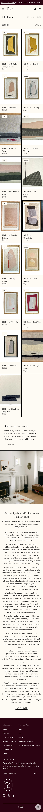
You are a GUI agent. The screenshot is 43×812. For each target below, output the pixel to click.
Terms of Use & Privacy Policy (29, 745)
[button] (4, 9)
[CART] (39, 8)
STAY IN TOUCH (21, 708)
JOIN (35, 773)
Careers (5, 753)
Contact (21, 737)
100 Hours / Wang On (10, 322)
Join (19, 733)
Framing (6, 733)
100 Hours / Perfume (9, 108)
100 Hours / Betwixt (9, 366)
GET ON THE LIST (8, 2)
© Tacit (20, 807)
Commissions (7, 749)
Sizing (5, 729)
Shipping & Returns (25, 741)
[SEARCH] (34, 8)
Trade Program (8, 745)
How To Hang (8, 737)
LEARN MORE (9, 445)
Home (28, 17)
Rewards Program (9, 741)
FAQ (20, 729)
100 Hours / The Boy (31, 108)
